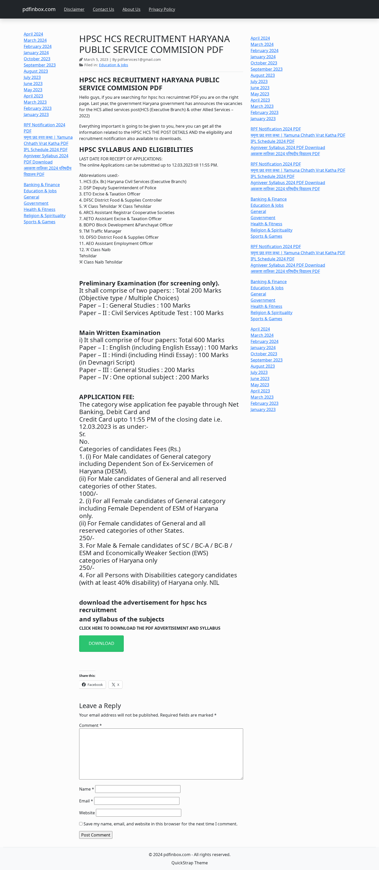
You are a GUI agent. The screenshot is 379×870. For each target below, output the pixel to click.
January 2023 (36, 114)
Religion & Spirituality (44, 215)
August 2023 (36, 71)
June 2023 (33, 83)
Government (36, 203)
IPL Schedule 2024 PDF (46, 149)
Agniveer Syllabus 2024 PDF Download (288, 147)
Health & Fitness (39, 209)
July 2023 (32, 77)
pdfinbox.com (39, 9)
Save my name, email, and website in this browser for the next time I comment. (160, 824)
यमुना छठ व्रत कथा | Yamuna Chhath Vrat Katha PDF (298, 135)
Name (86, 789)
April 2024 (33, 34)
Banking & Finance (42, 184)
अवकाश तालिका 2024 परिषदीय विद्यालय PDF (285, 154)
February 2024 (38, 46)
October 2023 (37, 59)
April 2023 (33, 96)
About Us (131, 9)
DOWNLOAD (101, 643)
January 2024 (36, 52)
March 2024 (35, 40)
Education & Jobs (40, 191)
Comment (90, 725)
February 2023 (38, 108)
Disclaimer (74, 9)
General (31, 197)
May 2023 (33, 90)
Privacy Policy (162, 9)
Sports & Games (39, 222)
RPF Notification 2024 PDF (276, 129)
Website (87, 813)
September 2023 (40, 65)
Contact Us (103, 9)
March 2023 (35, 102)
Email (86, 801)
